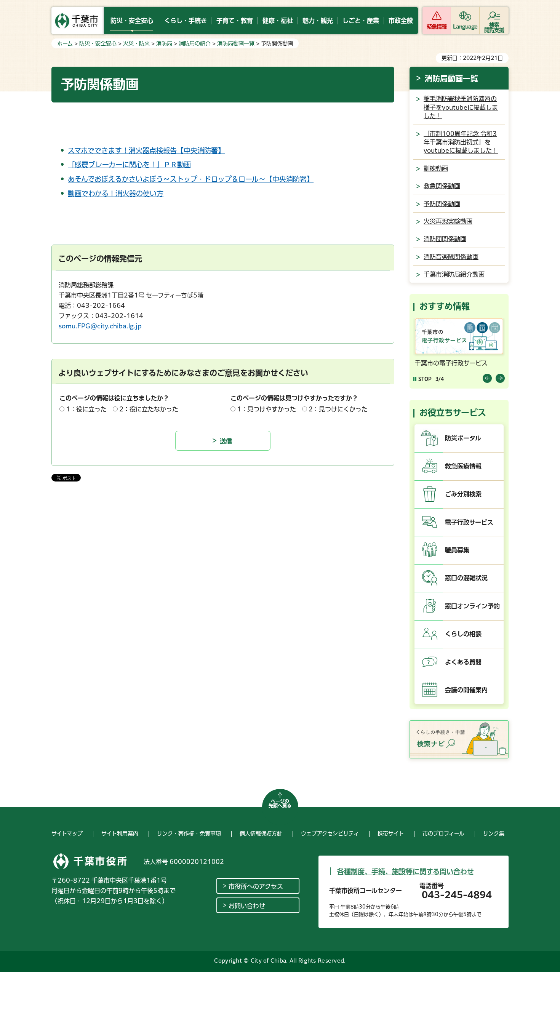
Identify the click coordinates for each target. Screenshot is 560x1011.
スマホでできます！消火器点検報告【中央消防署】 (146, 150)
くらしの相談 (463, 634)
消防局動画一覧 (235, 43)
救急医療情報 (463, 466)
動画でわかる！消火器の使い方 (115, 193)
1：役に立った (86, 409)
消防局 (164, 43)
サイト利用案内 (119, 833)
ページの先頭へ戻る (280, 803)
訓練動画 (436, 168)
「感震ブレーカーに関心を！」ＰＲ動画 (129, 164)
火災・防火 (136, 43)
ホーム (65, 43)
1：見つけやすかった (266, 409)
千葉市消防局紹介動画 (454, 274)
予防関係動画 (442, 204)
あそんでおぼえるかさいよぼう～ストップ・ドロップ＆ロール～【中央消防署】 (191, 179)
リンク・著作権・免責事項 (189, 833)
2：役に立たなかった (148, 409)
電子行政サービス (469, 522)
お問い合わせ (247, 906)
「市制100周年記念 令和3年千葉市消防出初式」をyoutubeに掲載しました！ (461, 142)
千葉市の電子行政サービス (451, 363)
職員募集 (457, 550)
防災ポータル (463, 438)
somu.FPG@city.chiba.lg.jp (100, 326)
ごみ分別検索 (463, 494)
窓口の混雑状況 (466, 578)
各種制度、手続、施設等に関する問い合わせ (405, 871)
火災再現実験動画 (448, 221)
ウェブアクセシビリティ (330, 833)
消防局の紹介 (195, 43)
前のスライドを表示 (487, 378)
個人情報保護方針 (261, 833)
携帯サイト (391, 833)
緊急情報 (436, 26)
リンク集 (493, 833)
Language (465, 26)
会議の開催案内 (466, 690)
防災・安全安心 (98, 43)
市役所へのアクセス (256, 886)
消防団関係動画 (445, 239)
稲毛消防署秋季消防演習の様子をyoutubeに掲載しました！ (461, 107)
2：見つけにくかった (338, 409)
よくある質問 (463, 662)
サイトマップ (67, 833)
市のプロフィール (443, 833)
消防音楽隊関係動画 (451, 257)
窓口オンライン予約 (472, 606)
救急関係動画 (442, 186)
